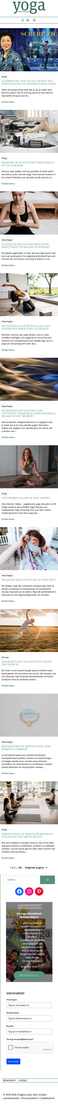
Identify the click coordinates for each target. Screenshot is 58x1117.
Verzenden (13, 1061)
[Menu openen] (23, 20)
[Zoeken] (47, 880)
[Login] (28, 20)
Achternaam (12, 1012)
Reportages (7, 240)
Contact (23, 1080)
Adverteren (9, 1080)
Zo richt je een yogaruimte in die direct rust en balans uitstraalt (26, 245)
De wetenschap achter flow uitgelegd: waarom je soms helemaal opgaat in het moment (29, 413)
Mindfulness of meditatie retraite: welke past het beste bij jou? (27, 835)
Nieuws (5, 657)
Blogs (4, 76)
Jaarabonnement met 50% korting (30, 907)
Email (9, 1026)
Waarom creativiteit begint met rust (29, 580)
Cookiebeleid (47, 1098)
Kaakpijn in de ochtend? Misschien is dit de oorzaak (28, 164)
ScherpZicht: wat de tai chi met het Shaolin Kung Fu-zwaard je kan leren (29, 82)
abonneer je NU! (29, 975)
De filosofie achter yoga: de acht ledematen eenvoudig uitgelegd (26, 327)
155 (20, 867)
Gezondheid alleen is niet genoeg (26, 498)
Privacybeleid (29, 1098)
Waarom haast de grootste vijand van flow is (27, 663)
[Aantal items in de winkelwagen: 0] (34, 20)
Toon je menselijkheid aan (19, 1039)
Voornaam (11, 999)
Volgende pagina (36, 868)
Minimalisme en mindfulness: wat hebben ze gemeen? (26, 748)
